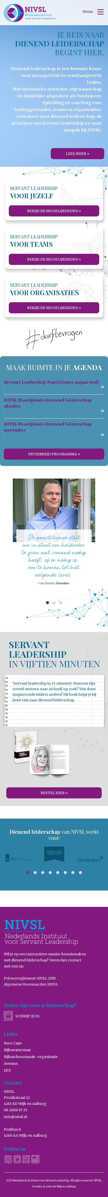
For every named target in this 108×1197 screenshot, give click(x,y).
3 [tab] (60, 602)
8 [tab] (80, 872)
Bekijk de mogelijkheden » (54, 211)
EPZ (7, 1070)
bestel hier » (54, 793)
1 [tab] (47, 602)
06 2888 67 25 (15, 1110)
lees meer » (77, 153)
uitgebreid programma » (54, 454)
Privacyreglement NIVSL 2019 (30, 978)
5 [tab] (57, 872)
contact (74, 960)
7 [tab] (72, 872)
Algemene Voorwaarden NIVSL (31, 984)
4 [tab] (50, 872)
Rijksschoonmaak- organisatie (31, 1056)
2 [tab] (54, 602)
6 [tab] (65, 872)
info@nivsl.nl (15, 1117)
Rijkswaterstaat (17, 1050)
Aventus (11, 1063)
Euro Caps (13, 1043)
